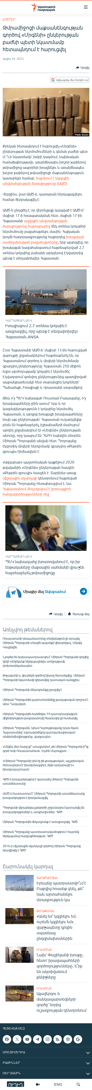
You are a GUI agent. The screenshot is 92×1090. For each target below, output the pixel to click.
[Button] (82, 67)
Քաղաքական (46, 911)
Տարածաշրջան (47, 878)
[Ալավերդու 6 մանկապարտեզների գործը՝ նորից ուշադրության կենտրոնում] (19, 993)
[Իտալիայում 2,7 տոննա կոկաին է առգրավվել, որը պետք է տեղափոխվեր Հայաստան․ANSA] (46, 292)
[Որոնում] (78, 1084)
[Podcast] (67, 1039)
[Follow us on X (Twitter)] (17, 1039)
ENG (58, 1084)
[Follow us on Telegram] (37, 1039)
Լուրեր (9, 19)
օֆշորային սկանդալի (20, 478)
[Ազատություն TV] (37, 1084)
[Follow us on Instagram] (47, 1039)
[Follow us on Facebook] (7, 1039)
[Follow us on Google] (78, 1039)
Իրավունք (44, 949)
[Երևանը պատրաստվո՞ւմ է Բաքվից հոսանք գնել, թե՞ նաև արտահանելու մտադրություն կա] (19, 883)
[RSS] (57, 1039)
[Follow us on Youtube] (27, 1039)
